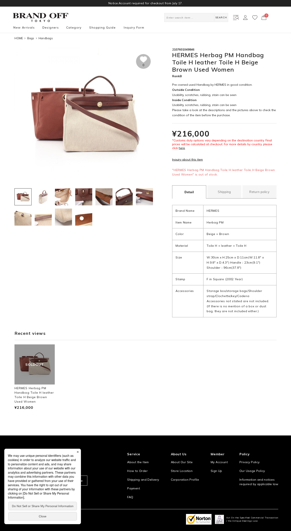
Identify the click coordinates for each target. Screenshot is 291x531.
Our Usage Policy (252, 471)
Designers (50, 27)
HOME (18, 38)
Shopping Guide (102, 27)
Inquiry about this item (187, 159)
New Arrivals (24, 27)
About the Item (138, 462)
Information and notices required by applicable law (258, 482)
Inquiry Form (134, 27)
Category (74, 27)
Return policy (259, 192)
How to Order (137, 471)
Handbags (46, 38)
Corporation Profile (185, 480)
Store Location (182, 471)
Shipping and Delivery (143, 480)
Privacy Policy (249, 462)
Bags (30, 38)
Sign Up (216, 471)
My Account (219, 462)
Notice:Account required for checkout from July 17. (145, 3)
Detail (189, 192)
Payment (133, 488)
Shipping (224, 192)
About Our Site (182, 462)
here (182, 148)
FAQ (130, 497)
